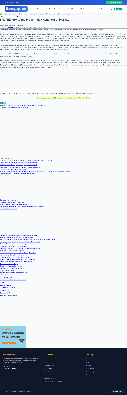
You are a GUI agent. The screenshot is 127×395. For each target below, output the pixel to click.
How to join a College (7, 270)
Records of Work (69, 9)
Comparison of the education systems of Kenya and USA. (19, 173)
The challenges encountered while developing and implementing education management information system (35, 171)
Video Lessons (4, 290)
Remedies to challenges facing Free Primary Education (18, 253)
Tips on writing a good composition (11, 266)
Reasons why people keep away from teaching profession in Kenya (22, 206)
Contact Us (89, 362)
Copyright (89, 375)
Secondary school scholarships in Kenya (13, 169)
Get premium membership (11, 14)
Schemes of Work (42, 9)
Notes (61, 9)
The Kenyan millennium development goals (14, 273)
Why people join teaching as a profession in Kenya (16, 237)
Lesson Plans (53, 9)
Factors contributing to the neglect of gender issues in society (20, 248)
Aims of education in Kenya (9, 264)
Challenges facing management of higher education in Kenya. (20, 242)
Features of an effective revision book (12, 202)
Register (119, 9)
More (92, 9)
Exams (33, 9)
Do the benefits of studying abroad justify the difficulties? (18, 165)
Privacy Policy (90, 372)
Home (46, 358)
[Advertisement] (52, 80)
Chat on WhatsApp (115, 2)
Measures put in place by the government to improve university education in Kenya (27, 239)
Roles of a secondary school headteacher (13, 204)
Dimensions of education (8, 200)
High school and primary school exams (13, 280)
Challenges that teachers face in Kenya (13, 246)
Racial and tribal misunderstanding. (18, 108)
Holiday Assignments (50, 378)
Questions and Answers (8, 288)
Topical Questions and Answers (53, 381)
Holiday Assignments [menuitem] (82, 9)
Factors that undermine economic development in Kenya (18, 235)
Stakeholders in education (8, 209)
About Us (88, 358)
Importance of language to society (11, 268)
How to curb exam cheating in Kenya (12, 250)
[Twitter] (1, 103)
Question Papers (5, 285)
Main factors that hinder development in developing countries (20, 167)
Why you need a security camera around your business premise (25, 105)
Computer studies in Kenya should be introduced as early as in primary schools (26, 160)
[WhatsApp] (4, 103)
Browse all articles (6, 277)
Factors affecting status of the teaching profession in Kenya (19, 244)
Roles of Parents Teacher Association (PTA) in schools (18, 259)
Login (111, 9)
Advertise (88, 365)
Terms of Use (90, 368)
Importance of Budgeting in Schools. (12, 255)
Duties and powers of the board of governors (15, 257)
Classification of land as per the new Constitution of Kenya (19, 162)
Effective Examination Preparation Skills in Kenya (16, 261)
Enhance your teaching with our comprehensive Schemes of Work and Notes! (63, 98)
